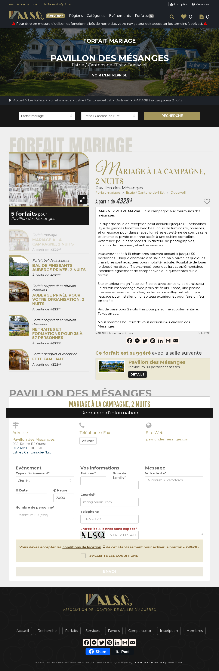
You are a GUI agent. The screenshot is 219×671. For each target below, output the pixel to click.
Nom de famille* (119, 475)
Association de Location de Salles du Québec (40, 4)
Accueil (22, 631)
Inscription (180, 4)
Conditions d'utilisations (149, 662)
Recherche (172, 116)
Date (23, 490)
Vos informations (99, 468)
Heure (61, 490)
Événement (28, 468)
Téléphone (89, 512)
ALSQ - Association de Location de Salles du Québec (27, 15)
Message (155, 468)
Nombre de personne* (35, 507)
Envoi (109, 571)
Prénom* (88, 473)
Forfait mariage (108, 192)
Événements (120, 16)
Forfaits (141, 16)
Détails (137, 374)
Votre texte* (155, 473)
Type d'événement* (33, 473)
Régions (76, 16)
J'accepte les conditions (113, 556)
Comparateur (139, 631)
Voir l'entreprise (109, 75)
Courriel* (88, 495)
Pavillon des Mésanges (119, 187)
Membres (202, 4)
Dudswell (178, 192)
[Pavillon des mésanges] (111, 366)
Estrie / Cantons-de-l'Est (145, 192)
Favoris (114, 631)
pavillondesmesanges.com (167, 439)
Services (92, 631)
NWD (181, 662)
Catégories (96, 16)
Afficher (88, 441)
